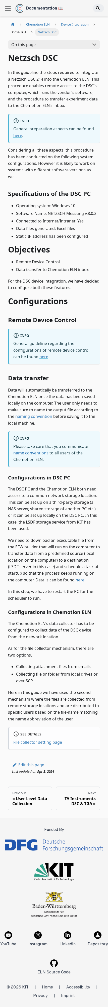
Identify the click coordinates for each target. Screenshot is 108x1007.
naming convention (33, 416)
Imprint (68, 995)
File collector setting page (37, 742)
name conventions (30, 453)
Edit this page (31, 765)
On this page (23, 44)
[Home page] (13, 24)
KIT (25, 987)
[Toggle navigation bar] (8, 8)
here (17, 135)
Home (47, 987)
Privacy (40, 995)
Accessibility (78, 987)
